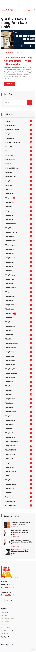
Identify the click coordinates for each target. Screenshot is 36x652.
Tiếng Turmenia (10, 463)
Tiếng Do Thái (9, 253)
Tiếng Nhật (8, 394)
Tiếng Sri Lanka (10, 437)
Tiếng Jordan (9, 292)
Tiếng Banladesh (10, 223)
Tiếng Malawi (9, 356)
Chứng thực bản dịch (12, 129)
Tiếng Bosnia (9, 236)
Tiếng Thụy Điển (10, 454)
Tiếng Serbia (9, 433)
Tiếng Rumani (9, 424)
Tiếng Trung (9, 458)
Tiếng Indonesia (10, 287)
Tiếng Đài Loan (10, 480)
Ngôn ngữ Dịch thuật (12, 168)
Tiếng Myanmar (10, 377)
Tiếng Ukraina (9, 467)
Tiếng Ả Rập (9, 189)
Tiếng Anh (19, 52)
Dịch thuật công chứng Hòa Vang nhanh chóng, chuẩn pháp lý (21, 542)
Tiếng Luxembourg (11, 343)
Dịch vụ (7, 151)
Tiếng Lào (8, 317)
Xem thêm (9, 83)
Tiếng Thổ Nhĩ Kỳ (10, 450)
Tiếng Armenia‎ (10, 211)
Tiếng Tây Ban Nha (11, 441)
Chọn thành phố (10, 125)
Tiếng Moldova (10, 364)
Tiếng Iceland (9, 283)
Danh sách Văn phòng (12, 142)
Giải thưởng (9, 155)
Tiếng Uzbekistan (10, 471)
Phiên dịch (8, 172)
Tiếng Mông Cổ (10, 369)
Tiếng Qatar (9, 416)
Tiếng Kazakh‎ (9, 296)
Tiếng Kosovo (9, 304)
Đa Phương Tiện (10, 505)
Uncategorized (10, 501)
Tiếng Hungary (10, 275)
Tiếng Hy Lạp (9, 279)
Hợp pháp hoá (10, 159)
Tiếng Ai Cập (9, 193)
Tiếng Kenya (9, 300)
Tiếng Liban (9, 330)
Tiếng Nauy (9, 381)
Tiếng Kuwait (9, 309)
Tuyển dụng (9, 497)
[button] (34, 10)
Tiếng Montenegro (11, 373)
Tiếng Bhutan (9, 228)
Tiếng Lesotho (10, 326)
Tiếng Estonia (9, 262)
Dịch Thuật (9, 52)
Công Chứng (9, 138)
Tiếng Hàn (8, 270)
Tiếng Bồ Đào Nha (11, 232)
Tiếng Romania (10, 420)
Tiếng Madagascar (11, 352)
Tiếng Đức (8, 492)
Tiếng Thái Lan (10, 445)
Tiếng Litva (8, 339)
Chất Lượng (9, 121)
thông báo (8, 185)
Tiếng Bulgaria (10, 240)
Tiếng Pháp (9, 407)
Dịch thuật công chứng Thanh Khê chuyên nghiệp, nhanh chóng (20, 551)
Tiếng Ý (7, 475)
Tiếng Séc (8, 428)
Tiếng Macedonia (10, 347)
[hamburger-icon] (29, 10)
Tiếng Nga (8, 390)
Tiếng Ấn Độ (10, 198)
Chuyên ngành (10, 134)
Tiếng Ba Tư (9, 219)
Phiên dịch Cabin (10, 176)
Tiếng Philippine (10, 411)
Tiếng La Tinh (10, 313)
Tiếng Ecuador (10, 258)
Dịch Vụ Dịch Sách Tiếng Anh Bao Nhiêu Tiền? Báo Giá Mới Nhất (18, 60)
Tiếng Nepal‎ (9, 386)
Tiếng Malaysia (10, 360)
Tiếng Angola (9, 202)
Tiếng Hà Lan (9, 266)
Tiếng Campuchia (11, 245)
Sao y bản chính (10, 181)
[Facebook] (3, 600)
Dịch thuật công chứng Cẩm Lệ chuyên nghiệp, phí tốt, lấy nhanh (21, 532)
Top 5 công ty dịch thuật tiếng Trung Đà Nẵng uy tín (20, 523)
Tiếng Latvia (9, 322)
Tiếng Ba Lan (9, 215)
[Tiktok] (7, 600)
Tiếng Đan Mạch (10, 484)
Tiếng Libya (9, 334)
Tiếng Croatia (9, 249)
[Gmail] (11, 601)
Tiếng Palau (9, 403)
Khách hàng (9, 164)
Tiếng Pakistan (10, 399)
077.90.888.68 (7, 595)
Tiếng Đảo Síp (9, 488)
